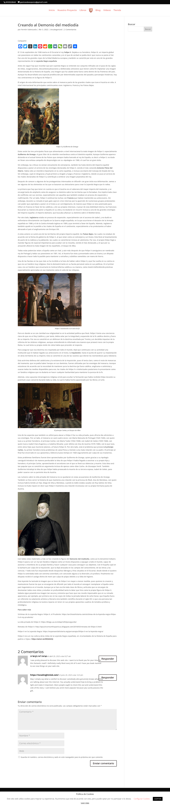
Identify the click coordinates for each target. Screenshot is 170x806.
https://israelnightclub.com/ (44, 675)
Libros (83, 10)
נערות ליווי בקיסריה (38, 656)
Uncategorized (56, 29)
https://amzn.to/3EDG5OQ (42, 639)
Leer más (85, 803)
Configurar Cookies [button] (142, 798)
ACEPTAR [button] (157, 799)
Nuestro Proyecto (67, 10)
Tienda (117, 10)
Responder (107, 658)
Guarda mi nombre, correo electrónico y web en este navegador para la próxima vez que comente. (62, 757)
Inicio (52, 10)
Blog (98, 10)
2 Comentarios (70, 29)
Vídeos (107, 10)
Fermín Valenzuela (29, 29)
